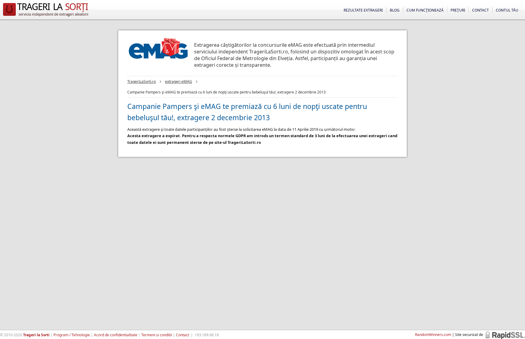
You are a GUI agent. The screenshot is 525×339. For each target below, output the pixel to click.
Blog (395, 10)
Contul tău (507, 10)
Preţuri (458, 10)
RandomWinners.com (433, 334)
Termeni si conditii (156, 334)
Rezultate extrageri (363, 10)
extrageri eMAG (178, 81)
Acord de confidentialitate (115, 334)
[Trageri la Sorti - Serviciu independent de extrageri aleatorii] (45, 16)
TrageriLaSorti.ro (141, 81)
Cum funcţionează (425, 10)
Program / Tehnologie (71, 334)
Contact (480, 10)
